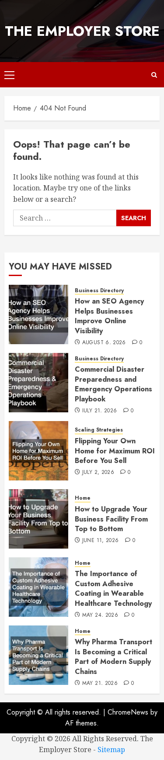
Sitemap (111, 749)
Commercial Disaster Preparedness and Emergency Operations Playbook (113, 384)
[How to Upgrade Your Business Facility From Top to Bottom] (38, 519)
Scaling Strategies (99, 430)
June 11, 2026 (100, 540)
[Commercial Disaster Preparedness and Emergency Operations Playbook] (38, 382)
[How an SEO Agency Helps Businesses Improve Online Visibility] (38, 314)
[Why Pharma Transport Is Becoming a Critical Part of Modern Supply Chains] (38, 655)
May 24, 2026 (100, 615)
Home (83, 498)
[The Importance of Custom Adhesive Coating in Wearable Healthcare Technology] (38, 587)
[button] (9, 75)
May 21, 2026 (100, 683)
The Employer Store (82, 31)
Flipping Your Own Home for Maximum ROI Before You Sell (115, 451)
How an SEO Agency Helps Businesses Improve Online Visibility (109, 315)
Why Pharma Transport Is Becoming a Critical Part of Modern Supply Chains (113, 656)
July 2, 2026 (98, 472)
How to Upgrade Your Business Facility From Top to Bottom (111, 519)
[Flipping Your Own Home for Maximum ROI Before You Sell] (38, 450)
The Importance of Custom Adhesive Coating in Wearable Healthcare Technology (113, 588)
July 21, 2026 (99, 411)
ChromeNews (128, 712)
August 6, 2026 (104, 342)
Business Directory (99, 290)
